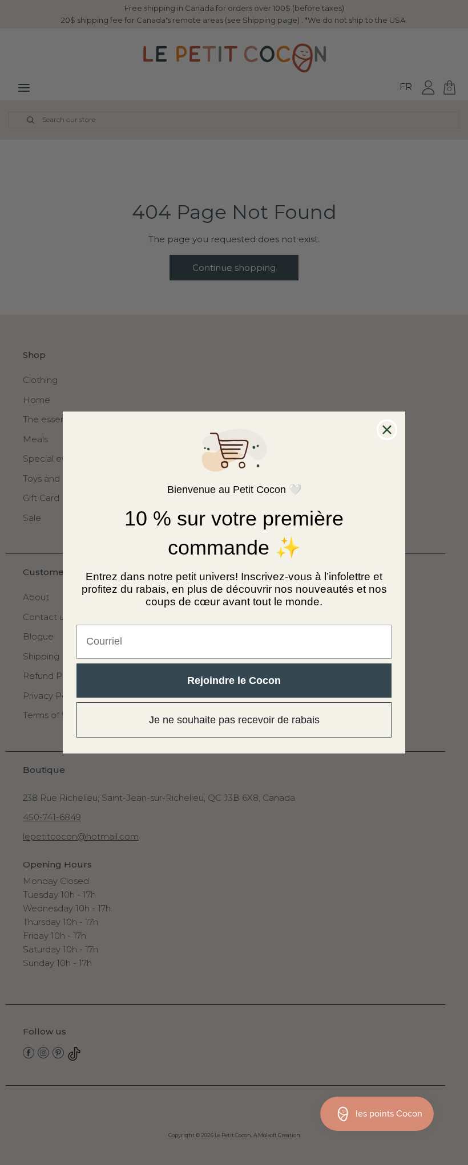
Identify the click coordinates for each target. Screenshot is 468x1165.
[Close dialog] (387, 430)
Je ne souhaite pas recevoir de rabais (234, 720)
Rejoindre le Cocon (234, 680)
